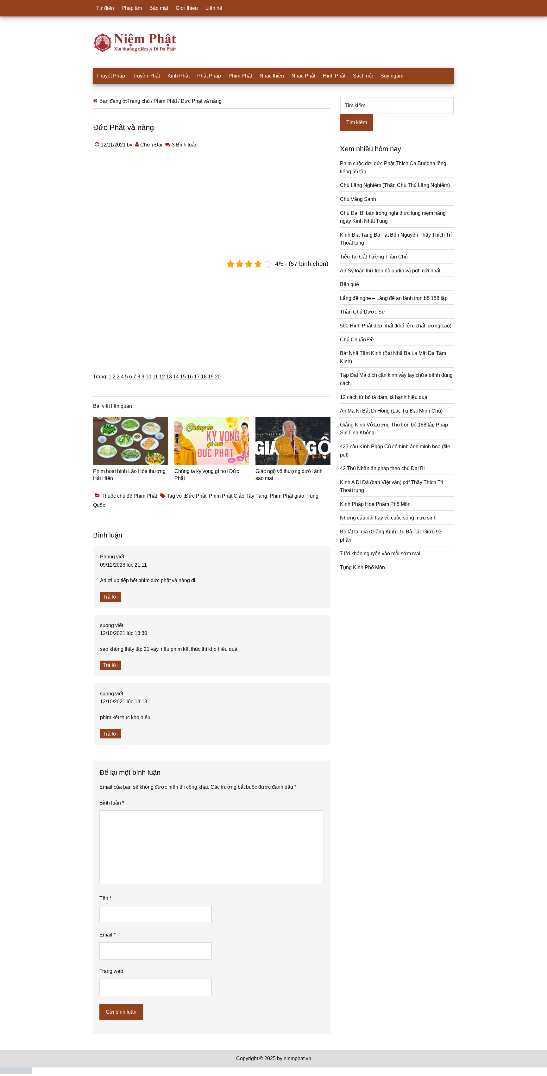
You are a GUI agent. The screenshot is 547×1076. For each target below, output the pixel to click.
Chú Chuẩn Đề (357, 339)
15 (183, 376)
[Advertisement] (211, 315)
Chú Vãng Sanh (358, 199)
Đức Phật (195, 496)
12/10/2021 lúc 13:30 (123, 633)
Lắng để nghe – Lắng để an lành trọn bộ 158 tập (394, 298)
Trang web (111, 971)
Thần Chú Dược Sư (362, 311)
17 (197, 376)
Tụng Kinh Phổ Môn (362, 567)
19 (211, 376)
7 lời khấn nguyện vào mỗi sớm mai (380, 553)
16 (190, 376)
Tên (105, 898)
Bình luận (111, 802)
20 (218, 376)
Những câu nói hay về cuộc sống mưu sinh (388, 517)
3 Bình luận (185, 144)
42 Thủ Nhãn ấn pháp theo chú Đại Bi (382, 468)
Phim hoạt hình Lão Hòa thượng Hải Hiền (129, 475)
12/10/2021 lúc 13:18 (123, 701)
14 (176, 376)
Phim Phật (145, 496)
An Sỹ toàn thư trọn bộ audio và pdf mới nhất (390, 270)
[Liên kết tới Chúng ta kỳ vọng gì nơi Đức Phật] (211, 441)
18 (204, 376)
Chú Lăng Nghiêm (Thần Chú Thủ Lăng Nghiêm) (395, 185)
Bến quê (349, 284)
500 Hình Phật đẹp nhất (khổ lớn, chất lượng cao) (395, 325)
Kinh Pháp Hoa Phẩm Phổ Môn (375, 504)
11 (155, 376)
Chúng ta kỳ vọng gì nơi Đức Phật (206, 475)
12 (162, 376)
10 (148, 376)
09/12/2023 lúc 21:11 (123, 565)
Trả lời (110, 597)
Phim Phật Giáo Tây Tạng (238, 496)
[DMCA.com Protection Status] (16, 1072)
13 (169, 376)
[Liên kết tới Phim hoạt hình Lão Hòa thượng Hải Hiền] (130, 441)
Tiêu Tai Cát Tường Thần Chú (374, 256)
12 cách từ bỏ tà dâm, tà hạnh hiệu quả (383, 397)
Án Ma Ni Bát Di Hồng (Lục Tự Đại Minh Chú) (391, 411)
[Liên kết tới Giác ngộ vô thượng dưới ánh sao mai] (292, 441)
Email (107, 934)
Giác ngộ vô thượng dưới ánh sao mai (289, 475)
